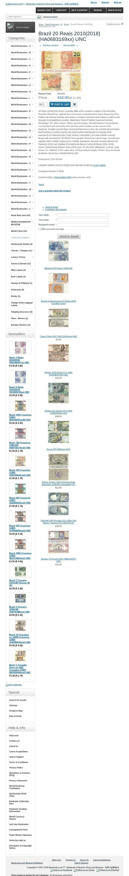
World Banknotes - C (21, 59)
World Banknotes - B (53, 24)
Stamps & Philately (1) (21, 283)
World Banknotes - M (21, 124)
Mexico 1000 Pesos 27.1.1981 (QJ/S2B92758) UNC (58, 373)
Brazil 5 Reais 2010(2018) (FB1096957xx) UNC (19, 360)
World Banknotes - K (21, 111)
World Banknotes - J (20, 105)
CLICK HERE (99, 165)
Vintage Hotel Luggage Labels (22, 304)
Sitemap (13, 705)
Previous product (48, 45)
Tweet (41, 185)
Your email (43, 220)
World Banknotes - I (20, 98)
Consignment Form (18, 830)
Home (40, 24)
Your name (44, 215)
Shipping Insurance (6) (21, 312)
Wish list (117, 2)
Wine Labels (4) (18, 270)
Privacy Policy (16, 767)
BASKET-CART (44, 10)
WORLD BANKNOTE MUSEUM (21, 223)
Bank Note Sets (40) (20, 215)
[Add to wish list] (75, 104)
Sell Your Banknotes (19, 824)
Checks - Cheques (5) (21, 250)
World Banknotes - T (20, 170)
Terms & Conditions (18, 762)
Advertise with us (17, 840)
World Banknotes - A (21, 46)
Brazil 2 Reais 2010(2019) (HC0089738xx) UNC (19, 389)
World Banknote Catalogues (17, 787)
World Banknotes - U (21, 176)
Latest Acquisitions (18, 751)
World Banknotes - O (21, 137)
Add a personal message (52, 229)
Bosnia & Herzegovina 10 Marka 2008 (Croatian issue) (58, 302)
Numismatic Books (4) (21, 244)
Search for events (17, 700)
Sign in (94, 2)
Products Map (16, 711)
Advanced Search (50, 17)
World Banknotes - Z (20, 209)
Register (105, 2)
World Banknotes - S (21, 163)
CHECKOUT (61, 10)
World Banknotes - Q (21, 150)
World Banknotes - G (21, 85)
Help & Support (16, 757)
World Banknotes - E (21, 72)
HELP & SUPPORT (79, 10)
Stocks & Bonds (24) (21, 263)
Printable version (113, 24)
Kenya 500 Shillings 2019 (58, 449)
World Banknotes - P (21, 144)
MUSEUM (98, 10)
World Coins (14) (19, 231)
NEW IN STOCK (115, 10)
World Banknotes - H (21, 92)
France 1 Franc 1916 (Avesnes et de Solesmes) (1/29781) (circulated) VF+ (58, 483)
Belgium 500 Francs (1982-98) (58, 268)
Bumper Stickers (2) (20, 325)
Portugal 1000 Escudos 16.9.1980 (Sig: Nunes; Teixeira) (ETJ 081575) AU (58, 521)
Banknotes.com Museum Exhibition (27, 863)
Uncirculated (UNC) (63, 177)
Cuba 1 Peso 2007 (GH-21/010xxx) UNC (58, 336)
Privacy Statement (18, 780)
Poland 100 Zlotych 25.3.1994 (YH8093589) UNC (58, 412)
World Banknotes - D (21, 65)
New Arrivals (15, 716)
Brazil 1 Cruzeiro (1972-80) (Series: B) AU (19, 583)
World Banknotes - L (20, 118)
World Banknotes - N (21, 131)
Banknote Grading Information (18, 810)
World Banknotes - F (20, 78)
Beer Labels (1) (18, 277)
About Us (13, 746)
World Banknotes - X (21, 196)
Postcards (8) (17, 290)
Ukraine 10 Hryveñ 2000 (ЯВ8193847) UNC (58, 560)
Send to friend (51, 207)
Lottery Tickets (18, 257)
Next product (71, 45)
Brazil (66, 24)
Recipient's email (46, 225)
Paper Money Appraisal (20, 835)
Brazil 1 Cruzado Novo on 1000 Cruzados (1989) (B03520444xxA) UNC (20, 669)
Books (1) (15, 296)
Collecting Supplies (20, 237)
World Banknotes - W (21, 189)
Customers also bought (55, 209)
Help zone (14, 735)
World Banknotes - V (21, 183)
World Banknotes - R (21, 157)
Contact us (14, 741)
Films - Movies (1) (19, 318)
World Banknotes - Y (21, 202)
